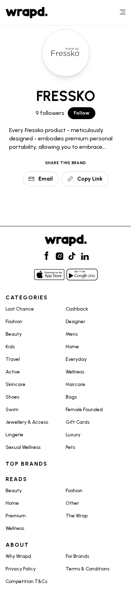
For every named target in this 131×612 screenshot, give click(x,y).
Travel (13, 359)
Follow (82, 113)
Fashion (14, 322)
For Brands (77, 556)
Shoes (12, 397)
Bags (71, 397)
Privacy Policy (21, 569)
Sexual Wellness (23, 447)
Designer (75, 322)
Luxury (73, 435)
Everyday (76, 359)
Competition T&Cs (26, 581)
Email (45, 178)
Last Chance (20, 309)
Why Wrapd (18, 556)
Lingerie (14, 435)
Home (72, 347)
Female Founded (84, 410)
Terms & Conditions (87, 569)
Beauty (14, 334)
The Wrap (77, 516)
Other (72, 503)
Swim (12, 410)
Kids (10, 347)
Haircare (75, 384)
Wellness (75, 372)
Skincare (16, 384)
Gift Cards (77, 422)
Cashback (77, 309)
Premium (16, 516)
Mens (72, 334)
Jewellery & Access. (27, 422)
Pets (70, 447)
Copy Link (90, 178)
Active (13, 372)
